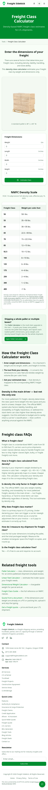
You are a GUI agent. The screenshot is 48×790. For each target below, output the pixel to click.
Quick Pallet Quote (9, 720)
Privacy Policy (21, 778)
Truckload (5, 678)
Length (7, 151)
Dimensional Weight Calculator (15, 584)
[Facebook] (7, 638)
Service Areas (7, 687)
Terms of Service (7, 784)
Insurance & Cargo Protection (13, 707)
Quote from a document (12, 598)
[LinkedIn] (11, 638)
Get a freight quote (10, 607)
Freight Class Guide (10, 591)
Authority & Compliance (11, 704)
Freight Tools (6, 732)
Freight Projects (8, 681)
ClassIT (37, 302)
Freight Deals (7, 738)
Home (12, 778)
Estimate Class (25, 180)
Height (7, 169)
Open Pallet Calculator (14, 339)
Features (5, 701)
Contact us (6, 741)
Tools (4, 42)
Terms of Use (33, 778)
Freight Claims (7, 710)
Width (7, 160)
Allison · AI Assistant (9, 716)
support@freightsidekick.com (16, 656)
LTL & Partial (6, 675)
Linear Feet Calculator (11, 578)
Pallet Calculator (9, 571)
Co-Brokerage (7, 691)
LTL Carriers (6, 726)
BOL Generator (7, 729)
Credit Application (8, 713)
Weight (7, 142)
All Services (6, 672)
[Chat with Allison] (42, 784)
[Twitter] (3, 638)
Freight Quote (7, 723)
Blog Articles (6, 735)
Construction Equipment (11, 684)
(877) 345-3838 (10, 652)
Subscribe (24, 764)
